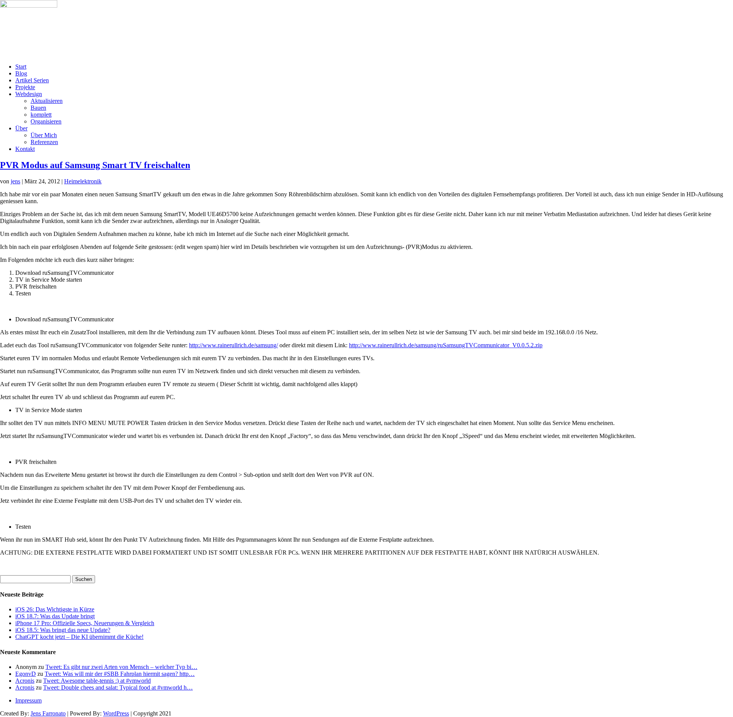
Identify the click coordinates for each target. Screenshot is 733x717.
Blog (21, 73)
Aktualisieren (47, 101)
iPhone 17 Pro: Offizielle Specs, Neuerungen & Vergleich (84, 623)
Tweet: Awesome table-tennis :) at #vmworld (97, 680)
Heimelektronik (83, 181)
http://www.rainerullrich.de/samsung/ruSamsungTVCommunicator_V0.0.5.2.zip (445, 345)
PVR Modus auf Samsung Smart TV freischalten (95, 165)
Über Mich (44, 135)
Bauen (38, 107)
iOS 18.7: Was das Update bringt (55, 616)
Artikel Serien (32, 80)
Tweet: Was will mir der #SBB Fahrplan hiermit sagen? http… (120, 673)
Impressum (28, 700)
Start (20, 66)
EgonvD (25, 673)
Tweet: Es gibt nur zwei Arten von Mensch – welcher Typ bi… (121, 667)
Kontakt (25, 149)
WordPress (116, 713)
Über (21, 128)
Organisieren (46, 121)
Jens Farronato (48, 713)
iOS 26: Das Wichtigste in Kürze (54, 609)
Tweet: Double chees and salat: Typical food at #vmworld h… (118, 687)
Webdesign (28, 94)
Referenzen (44, 142)
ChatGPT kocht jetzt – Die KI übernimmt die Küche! (79, 637)
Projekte (25, 87)
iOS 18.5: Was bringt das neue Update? (62, 630)
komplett (41, 114)
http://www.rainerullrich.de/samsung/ (233, 345)
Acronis (24, 680)
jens (15, 181)
